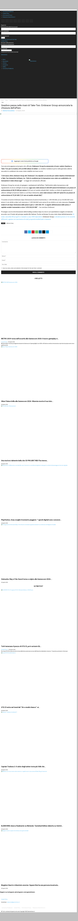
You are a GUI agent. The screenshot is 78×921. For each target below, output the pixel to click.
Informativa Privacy (7, 15)
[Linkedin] (11, 21)
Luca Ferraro (4, 341)
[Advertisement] (39, 87)
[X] (27, 21)
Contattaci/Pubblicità (8, 11)
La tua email (4, 48)
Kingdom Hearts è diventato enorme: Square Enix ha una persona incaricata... (30, 885)
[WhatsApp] (36, 231)
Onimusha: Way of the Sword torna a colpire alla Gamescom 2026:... (26, 579)
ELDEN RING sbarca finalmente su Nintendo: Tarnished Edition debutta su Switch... (32, 826)
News (4, 59)
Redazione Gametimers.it (9, 17)
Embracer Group (9, 223)
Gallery (4, 66)
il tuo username (5, 31)
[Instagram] (7, 21)
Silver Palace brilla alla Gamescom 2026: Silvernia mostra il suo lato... (27, 401)
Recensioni (5, 61)
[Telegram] (19, 21)
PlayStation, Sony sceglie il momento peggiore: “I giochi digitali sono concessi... (31, 520)
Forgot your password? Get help (9, 39)
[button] (3, 55)
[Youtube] (31, 21)
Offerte (4, 63)
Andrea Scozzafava (8, 110)
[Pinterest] (15, 21)
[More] (50, 231)
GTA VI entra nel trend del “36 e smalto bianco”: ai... (20, 707)
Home (2, 100)
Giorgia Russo (4, 649)
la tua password (5, 36)
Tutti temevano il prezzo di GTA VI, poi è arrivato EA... (21, 646)
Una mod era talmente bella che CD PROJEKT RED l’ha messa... (24, 461)
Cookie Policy (6, 13)
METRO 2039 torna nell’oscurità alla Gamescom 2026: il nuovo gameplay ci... (30, 339)
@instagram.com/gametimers (25, 892)
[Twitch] (23, 21)
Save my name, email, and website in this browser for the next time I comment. (22, 268)
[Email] (43, 231)
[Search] (2, 71)
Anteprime (5, 65)
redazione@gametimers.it (13, 902)
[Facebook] (3, 21)
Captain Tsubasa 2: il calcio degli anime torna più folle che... (23, 767)
